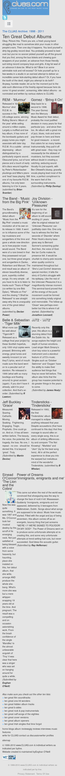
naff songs (19, 714)
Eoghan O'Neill (42, 751)
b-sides (17, 707)
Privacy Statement (26, 773)
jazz (36, 133)
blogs (11, 728)
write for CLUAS (10, 735)
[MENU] (9, 23)
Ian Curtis (40, 252)
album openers (21, 720)
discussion (35, 735)
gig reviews (34, 728)
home (5, 728)
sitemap (6, 740)
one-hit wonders (22, 700)
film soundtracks (22, 697)
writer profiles (47, 735)
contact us (24, 735)
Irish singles (20, 723)
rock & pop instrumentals (26, 710)
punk (54, 291)
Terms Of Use (42, 773)
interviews (46, 728)
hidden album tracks (24, 704)
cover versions (21, 717)
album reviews (22, 728)
